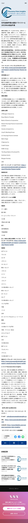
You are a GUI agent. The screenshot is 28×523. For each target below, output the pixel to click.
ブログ (2, 3)
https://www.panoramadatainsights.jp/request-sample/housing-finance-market (13, 70)
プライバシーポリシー (14, 488)
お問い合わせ (14, 513)
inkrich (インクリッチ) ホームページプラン (14, 504)
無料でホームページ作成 (14, 508)
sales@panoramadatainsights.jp (17, 416)
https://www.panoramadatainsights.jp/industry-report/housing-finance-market (13, 167)
